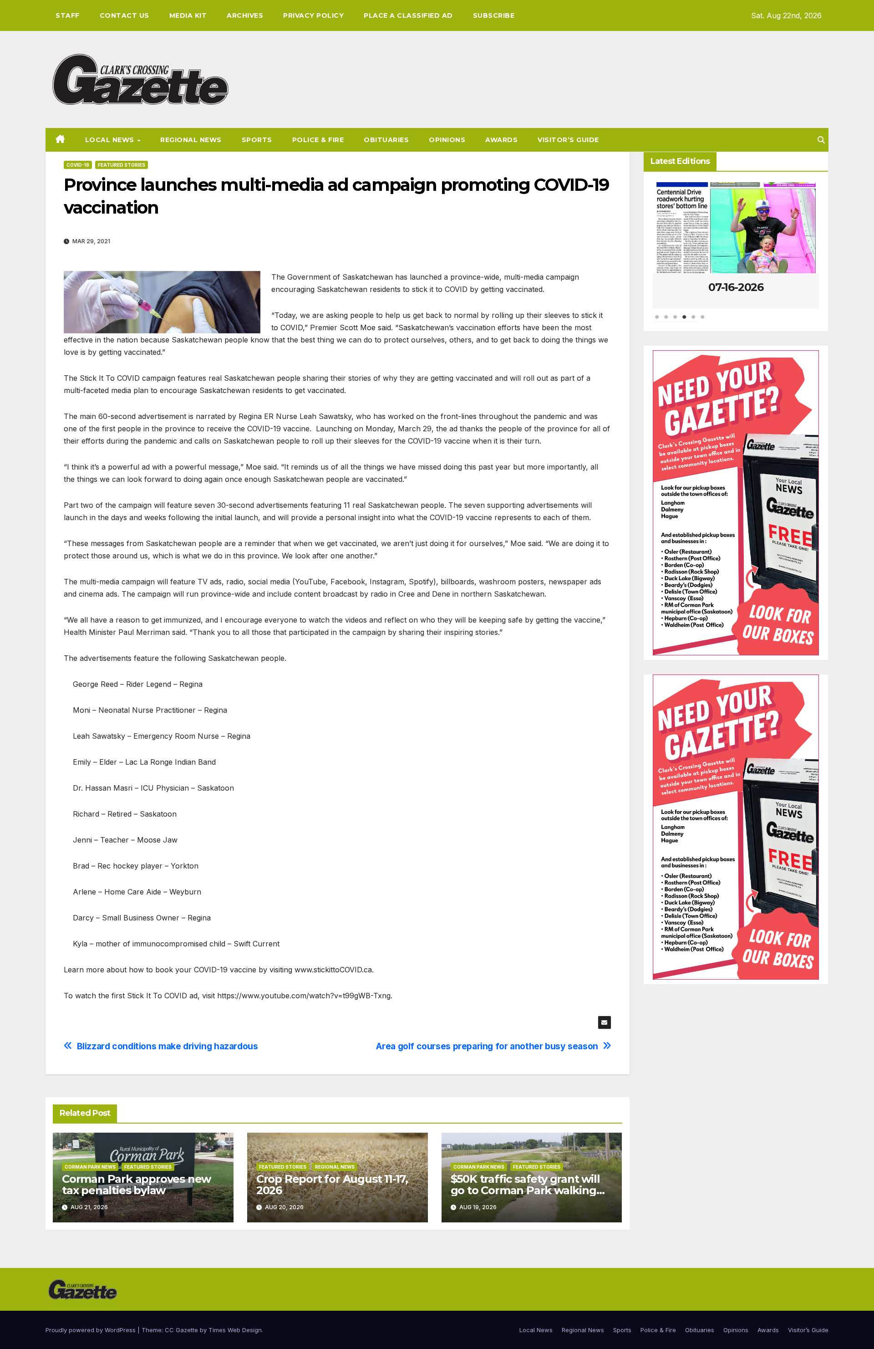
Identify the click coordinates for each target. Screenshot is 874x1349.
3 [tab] (675, 321)
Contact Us (124, 15)
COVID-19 (77, 165)
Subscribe (494, 15)
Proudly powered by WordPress (91, 1330)
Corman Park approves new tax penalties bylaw (136, 1184)
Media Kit (188, 15)
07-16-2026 (735, 287)
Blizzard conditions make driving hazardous (167, 1046)
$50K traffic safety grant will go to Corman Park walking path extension (525, 1190)
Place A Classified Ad (408, 15)
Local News (111, 140)
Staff (68, 15)
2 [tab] (666, 321)
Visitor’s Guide (568, 140)
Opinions (447, 140)
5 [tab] (693, 321)
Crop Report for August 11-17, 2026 (332, 1184)
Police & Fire (318, 140)
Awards (501, 140)
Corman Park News (90, 1167)
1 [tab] (657, 321)
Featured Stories (121, 165)
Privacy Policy (313, 15)
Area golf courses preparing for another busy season (487, 1046)
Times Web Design (235, 1330)
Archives (245, 15)
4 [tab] (684, 321)
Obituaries (386, 140)
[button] (821, 139)
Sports (257, 140)
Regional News (191, 140)
